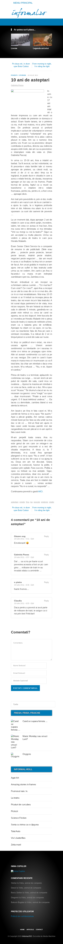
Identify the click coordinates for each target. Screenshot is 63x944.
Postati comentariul (25, 688)
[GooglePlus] (17, 498)
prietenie (44, 502)
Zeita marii (16, 844)
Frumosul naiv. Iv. (19, 791)
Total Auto (15, 831)
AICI (40, 491)
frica (27, 502)
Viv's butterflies (18, 838)
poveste (37, 502)
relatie (51, 502)
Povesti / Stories (18, 75)
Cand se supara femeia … (35, 721)
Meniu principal (23, 3)
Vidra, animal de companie (30, 883)
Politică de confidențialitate (22, 916)
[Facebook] (40, 22)
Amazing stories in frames (23, 784)
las (31, 502)
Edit (32, 539)
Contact (39, 929)
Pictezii (14, 811)
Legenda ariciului (41, 48)
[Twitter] (44, 22)
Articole (30, 929)
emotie (22, 502)
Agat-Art (15, 777)
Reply (46, 536)
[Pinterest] (47, 22)
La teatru (15, 798)
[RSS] (50, 22)
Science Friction (18, 818)
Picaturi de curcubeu (21, 804)
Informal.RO (27, 936)
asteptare (14, 502)
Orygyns (27, 754)
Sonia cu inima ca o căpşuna (25, 824)
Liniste (14, 48)
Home (22, 929)
